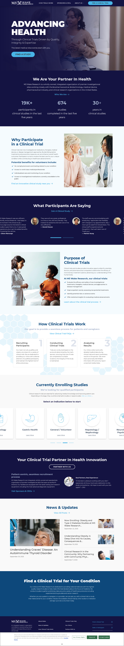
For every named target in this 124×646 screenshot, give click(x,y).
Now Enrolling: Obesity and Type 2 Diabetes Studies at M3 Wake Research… (79, 523)
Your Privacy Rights (79, 637)
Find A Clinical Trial (98, 622)
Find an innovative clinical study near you (30, 183)
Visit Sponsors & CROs (21, 491)
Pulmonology (37, 429)
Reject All (92, 637)
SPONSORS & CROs (64, 3)
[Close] (62, 644)
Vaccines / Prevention (99, 429)
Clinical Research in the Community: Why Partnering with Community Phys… (79, 554)
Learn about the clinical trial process (81, 302)
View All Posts (60, 513)
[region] (62, 639)
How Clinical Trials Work (45, 629)
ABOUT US (78, 3)
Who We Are (60, 94)
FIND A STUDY (23, 54)
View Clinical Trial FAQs (60, 333)
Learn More (6, 435)
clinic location (82, 598)
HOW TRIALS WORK (46, 3)
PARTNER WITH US (62, 467)
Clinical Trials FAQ (71, 621)
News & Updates (43, 625)
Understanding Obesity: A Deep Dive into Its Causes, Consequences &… (77, 538)
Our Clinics (68, 625)
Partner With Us (70, 629)
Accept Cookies (104, 637)
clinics (35, 587)
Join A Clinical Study (60, 211)
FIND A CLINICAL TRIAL (100, 3)
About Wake (42, 621)
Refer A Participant (98, 627)
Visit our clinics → (87, 396)
